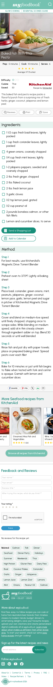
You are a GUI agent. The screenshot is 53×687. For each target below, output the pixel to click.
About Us (5, 673)
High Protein (9, 563)
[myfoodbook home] (26, 7)
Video (3, 676)
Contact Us (16, 673)
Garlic (7, 574)
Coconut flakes (21, 569)
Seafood (8, 553)
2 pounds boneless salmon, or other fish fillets (27, 213)
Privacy (37, 673)
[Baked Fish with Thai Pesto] (26, 59)
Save (45, 112)
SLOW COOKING (12, 11)
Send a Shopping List (20, 230)
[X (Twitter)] (32, 389)
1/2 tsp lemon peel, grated (21, 200)
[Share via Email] (43, 389)
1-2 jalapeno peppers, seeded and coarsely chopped (26, 169)
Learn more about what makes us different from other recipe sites (24, 630)
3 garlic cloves (14, 194)
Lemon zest (26, 580)
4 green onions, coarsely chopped (26, 151)
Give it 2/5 (23, 69)
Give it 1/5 (19, 69)
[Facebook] (13, 389)
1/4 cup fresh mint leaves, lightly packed (25, 159)
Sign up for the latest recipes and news (24, 643)
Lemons (41, 580)
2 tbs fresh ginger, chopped (22, 176)
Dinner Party (24, 553)
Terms (27, 673)
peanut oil (30, 585)
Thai (14, 84)
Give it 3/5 (26, 69)
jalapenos (31, 574)
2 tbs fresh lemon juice (19, 188)
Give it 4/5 (29, 69)
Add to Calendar (17, 238)
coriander (38, 569)
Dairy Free (42, 563)
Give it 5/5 (32, 69)
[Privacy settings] (5, 681)
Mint (6, 585)
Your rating (7, 504)
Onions (16, 585)
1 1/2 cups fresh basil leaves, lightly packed (26, 134)
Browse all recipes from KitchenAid (26, 453)
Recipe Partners (17, 676)
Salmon (16, 548)
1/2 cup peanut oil (16, 205)
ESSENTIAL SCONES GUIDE (35, 11)
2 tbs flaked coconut (18, 182)
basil (6, 569)
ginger (18, 574)
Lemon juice (10, 580)
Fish (26, 548)
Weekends (22, 558)
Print (27, 112)
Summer (8, 558)
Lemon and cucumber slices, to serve (28, 221)
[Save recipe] (6, 410)
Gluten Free (26, 563)
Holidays (39, 553)
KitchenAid (47, 88)
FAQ (45, 673)
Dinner (37, 548)
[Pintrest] (25, 389)
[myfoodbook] (17, 600)
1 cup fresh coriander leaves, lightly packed (26, 143)
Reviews (11, 112)
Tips (29, 676)
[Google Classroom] (38, 389)
